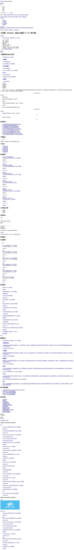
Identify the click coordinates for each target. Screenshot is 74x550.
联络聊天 (28, 27)
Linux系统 (4, 22)
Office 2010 (15, 14)
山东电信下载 (5, 147)
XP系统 (16, 16)
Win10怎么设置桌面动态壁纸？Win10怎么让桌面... (12, 133)
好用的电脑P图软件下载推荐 (8, 409)
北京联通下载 (5, 150)
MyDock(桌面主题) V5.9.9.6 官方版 (9, 264)
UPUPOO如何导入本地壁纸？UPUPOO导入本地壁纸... (13, 134)
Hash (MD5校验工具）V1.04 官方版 (10, 245)
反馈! (18, 141)
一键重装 (23, 16)
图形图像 (9, 27)
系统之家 (2, 1)
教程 (26, 16)
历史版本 (2, 35)
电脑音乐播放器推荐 (6, 412)
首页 (1, 16)
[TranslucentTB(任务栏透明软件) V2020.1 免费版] (12, 166)
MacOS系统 (5, 23)
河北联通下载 (5, 151)
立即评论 (2, 232)
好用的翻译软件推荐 (6, 404)
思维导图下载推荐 (6, 410)
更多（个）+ (2, 511)
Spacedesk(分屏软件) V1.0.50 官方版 (10, 251)
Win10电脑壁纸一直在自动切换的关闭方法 (11, 127)
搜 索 (12, 12)
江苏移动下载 (5, 148)
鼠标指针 (4, 24)
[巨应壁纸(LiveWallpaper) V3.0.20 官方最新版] (11, 190)
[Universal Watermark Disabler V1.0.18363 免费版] (12, 174)
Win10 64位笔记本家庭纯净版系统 (9, 392)
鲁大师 (11, 14)
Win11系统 (12, 16)
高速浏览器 (5, 399)
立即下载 (4, 172)
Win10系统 (4, 16)
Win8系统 (4, 21)
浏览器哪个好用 (6, 402)
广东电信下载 (5, 146)
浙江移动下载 (5, 149)
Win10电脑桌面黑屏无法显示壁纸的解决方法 (11, 126)
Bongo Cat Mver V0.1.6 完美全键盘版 (10, 258)
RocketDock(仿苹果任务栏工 (8, 156)
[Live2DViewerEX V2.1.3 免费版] (9, 199)
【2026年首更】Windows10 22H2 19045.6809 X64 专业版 (13, 389)
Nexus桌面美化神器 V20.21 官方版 (9, 270)
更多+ (1, 335)
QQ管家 (4, 14)
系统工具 (6, 27)
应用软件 (13, 27)
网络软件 (2, 27)
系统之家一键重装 (24, 14)
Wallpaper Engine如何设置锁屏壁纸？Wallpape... (11, 132)
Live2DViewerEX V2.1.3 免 (8, 198)
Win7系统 (8, 16)
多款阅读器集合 (6, 401)
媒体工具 (31, 27)
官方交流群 (2, 420)
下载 (3, 250)
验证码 (1, 222)
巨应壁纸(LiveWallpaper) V (8, 189)
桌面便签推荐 (5, 406)
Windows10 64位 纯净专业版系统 (9, 393)
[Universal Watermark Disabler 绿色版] (10, 182)
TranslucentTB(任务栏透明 (7, 165)
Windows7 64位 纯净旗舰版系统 (9, 394)
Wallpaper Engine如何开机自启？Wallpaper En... (11, 129)
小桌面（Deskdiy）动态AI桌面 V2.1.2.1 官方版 (11, 37)
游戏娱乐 (24, 27)
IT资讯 (4, 20)
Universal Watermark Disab (7, 173)
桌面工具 (8, 44)
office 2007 (19, 14)
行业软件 (17, 27)
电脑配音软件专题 (6, 408)
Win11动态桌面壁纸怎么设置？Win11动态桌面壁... (12, 128)
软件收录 (6, 420)
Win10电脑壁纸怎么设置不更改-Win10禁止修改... (12, 124)
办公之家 (19, 16)
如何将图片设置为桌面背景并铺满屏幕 (10, 125)
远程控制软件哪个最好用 (7, 405)
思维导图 (4, 400)
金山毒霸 (8, 14)
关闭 (1, 499)
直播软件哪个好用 (6, 407)
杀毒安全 (20, 27)
